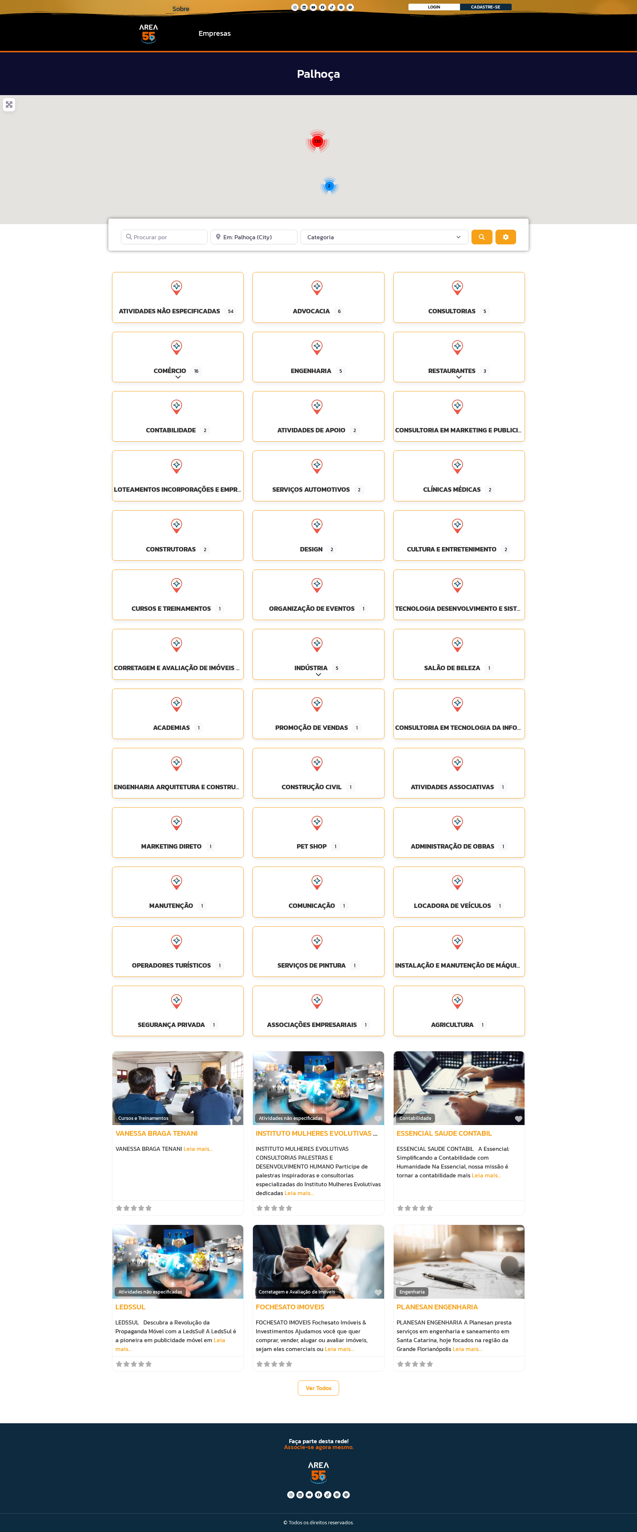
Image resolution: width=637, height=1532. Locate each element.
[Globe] (341, 7)
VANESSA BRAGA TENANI (156, 1133)
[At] (350, 7)
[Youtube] (313, 7)
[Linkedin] (304, 7)
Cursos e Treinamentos (143, 1118)
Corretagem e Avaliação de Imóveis (297, 1291)
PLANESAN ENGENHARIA (437, 1306)
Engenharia (412, 1291)
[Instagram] (295, 7)
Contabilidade (415, 1118)
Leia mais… (198, 1148)
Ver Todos (319, 1387)
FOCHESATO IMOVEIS (290, 1306)
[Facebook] (322, 7)
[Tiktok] (331, 7)
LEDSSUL (130, 1306)
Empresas (215, 33)
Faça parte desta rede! (318, 1441)
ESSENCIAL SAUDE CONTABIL (444, 1133)
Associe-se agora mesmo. (319, 1446)
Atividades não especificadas (291, 1118)
